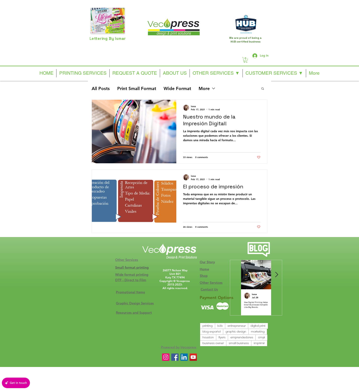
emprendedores (241, 337)
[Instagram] (165, 357)
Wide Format (177, 88)
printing (207, 326)
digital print (258, 326)
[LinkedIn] (184, 357)
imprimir (259, 343)
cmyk (261, 337)
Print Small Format (136, 88)
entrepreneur (237, 326)
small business (239, 343)
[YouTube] (193, 357)
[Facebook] (175, 357)
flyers (222, 337)
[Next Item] (276, 275)
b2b (220, 326)
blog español (211, 331)
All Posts (101, 88)
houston (208, 337)
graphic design (235, 331)
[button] (245, 60)
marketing (258, 331)
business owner (213, 343)
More (204, 88)
